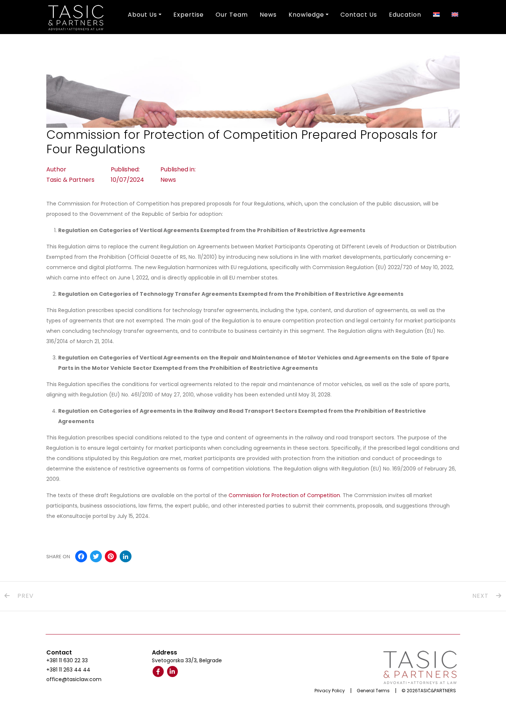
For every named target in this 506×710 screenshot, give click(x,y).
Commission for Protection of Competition (284, 495)
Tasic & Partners (70, 179)
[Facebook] (158, 671)
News (268, 14)
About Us (142, 14)
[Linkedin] (172, 671)
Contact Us (358, 14)
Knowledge (306, 14)
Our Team (232, 14)
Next (481, 596)
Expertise (188, 14)
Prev (25, 596)
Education (405, 14)
